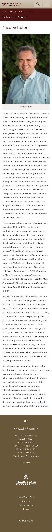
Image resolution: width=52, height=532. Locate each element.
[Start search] (38, 4)
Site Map (26, 462)
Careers (26, 501)
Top (26, 421)
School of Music (14, 16)
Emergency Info (26, 505)
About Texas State (26, 497)
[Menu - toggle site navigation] (46, 4)
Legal (26, 509)
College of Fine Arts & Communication (17, 12)
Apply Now (26, 520)
